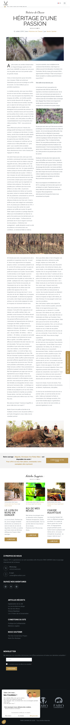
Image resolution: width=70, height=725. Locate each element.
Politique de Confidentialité (16, 623)
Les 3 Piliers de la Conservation (18, 613)
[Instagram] (16, 587)
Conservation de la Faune (11, 504)
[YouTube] (5, 587)
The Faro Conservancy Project (17, 636)
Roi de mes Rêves (14, 609)
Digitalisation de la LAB (15, 604)
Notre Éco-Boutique (14, 638)
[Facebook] (11, 587)
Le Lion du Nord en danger (16, 606)
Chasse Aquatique (14, 611)
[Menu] (65, 3)
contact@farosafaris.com (17, 575)
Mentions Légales (14, 626)
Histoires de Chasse (35, 31)
